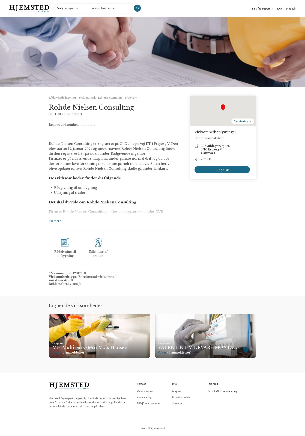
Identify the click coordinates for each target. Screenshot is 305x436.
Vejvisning (241, 121)
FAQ (279, 8)
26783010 (207, 159)
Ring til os (222, 169)
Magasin (291, 8)
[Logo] (29, 8)
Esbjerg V (131, 97)
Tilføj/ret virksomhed (149, 403)
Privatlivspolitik (181, 397)
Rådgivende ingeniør (62, 97)
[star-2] (85, 124)
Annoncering (144, 397)
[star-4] (91, 124)
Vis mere (55, 221)
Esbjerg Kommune (110, 97)
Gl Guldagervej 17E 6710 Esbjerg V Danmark (215, 149)
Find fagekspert (261, 8)
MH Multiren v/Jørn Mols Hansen (89, 347)
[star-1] (82, 124)
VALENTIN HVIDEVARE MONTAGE (199, 347)
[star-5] (94, 124)
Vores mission (145, 391)
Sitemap (177, 403)
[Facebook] (211, 402)
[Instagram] (218, 402)
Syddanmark (87, 97)
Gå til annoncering (226, 391)
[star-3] (88, 124)
